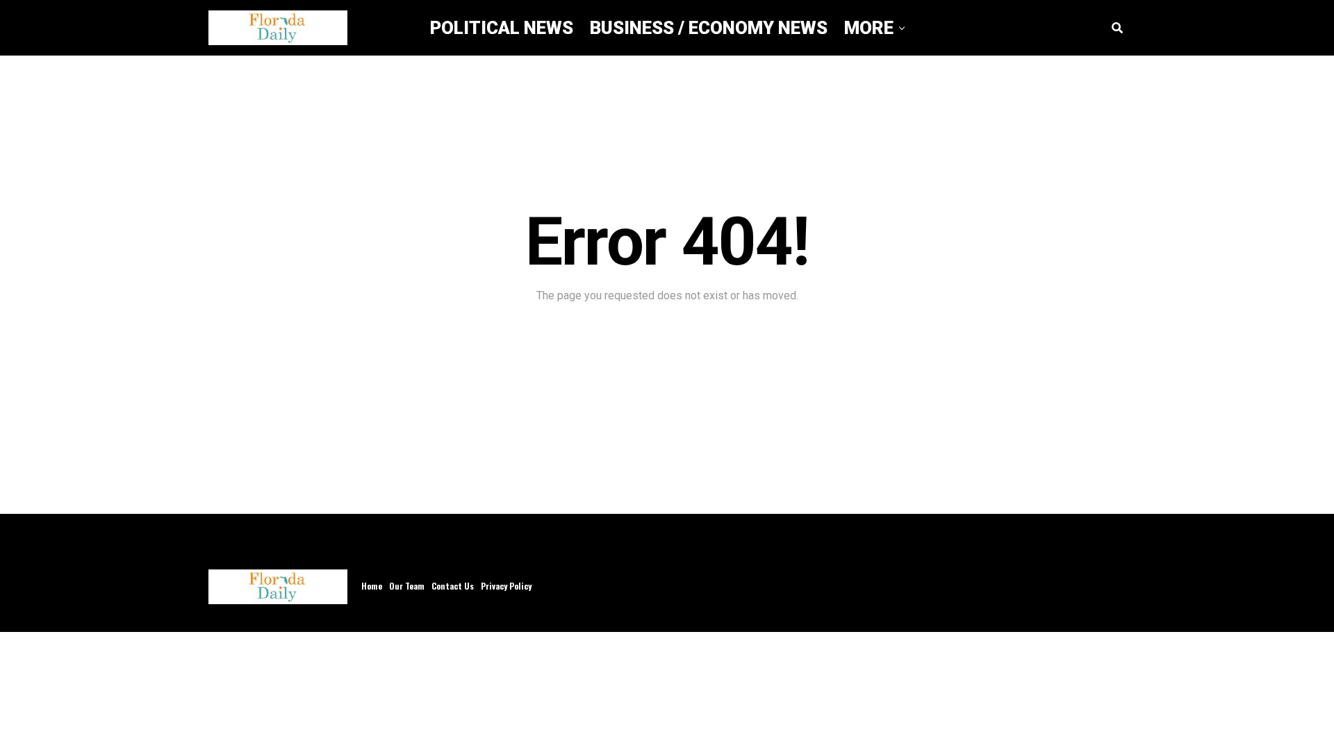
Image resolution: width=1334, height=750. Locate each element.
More (869, 27)
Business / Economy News (708, 27)
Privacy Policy (506, 586)
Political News (501, 27)
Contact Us (452, 586)
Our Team (407, 586)
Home (371, 586)
